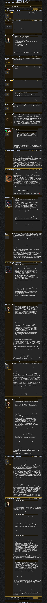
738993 (41, 10)
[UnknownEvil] (8, 206)
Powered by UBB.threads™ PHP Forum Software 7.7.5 (23, 602)
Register (36, 1)
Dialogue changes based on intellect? (13, 10)
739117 (41, 169)
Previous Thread (15, 6)
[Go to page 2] (41, 9)
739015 (41, 56)
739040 (41, 113)
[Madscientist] (8, 181)
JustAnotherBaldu (28, 34)
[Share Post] (38, 10)
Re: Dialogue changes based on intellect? (14, 20)
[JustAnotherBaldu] (8, 28)
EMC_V (30, 262)
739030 (41, 103)
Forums (13, 1)
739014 (41, 34)
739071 (41, 150)
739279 (41, 498)
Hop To (12, 597)
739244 (41, 361)
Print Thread (7, 8)
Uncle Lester (29, 79)
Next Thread (32, 6)
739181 (41, 262)
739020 (41, 79)
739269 (41, 456)
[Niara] (8, 123)
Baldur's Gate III (19, 1)
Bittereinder (29, 89)
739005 (41, 20)
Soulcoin (29, 20)
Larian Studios (7, 1)
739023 (41, 89)
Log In (40, 1)
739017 (41, 65)
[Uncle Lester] (7, 42)
